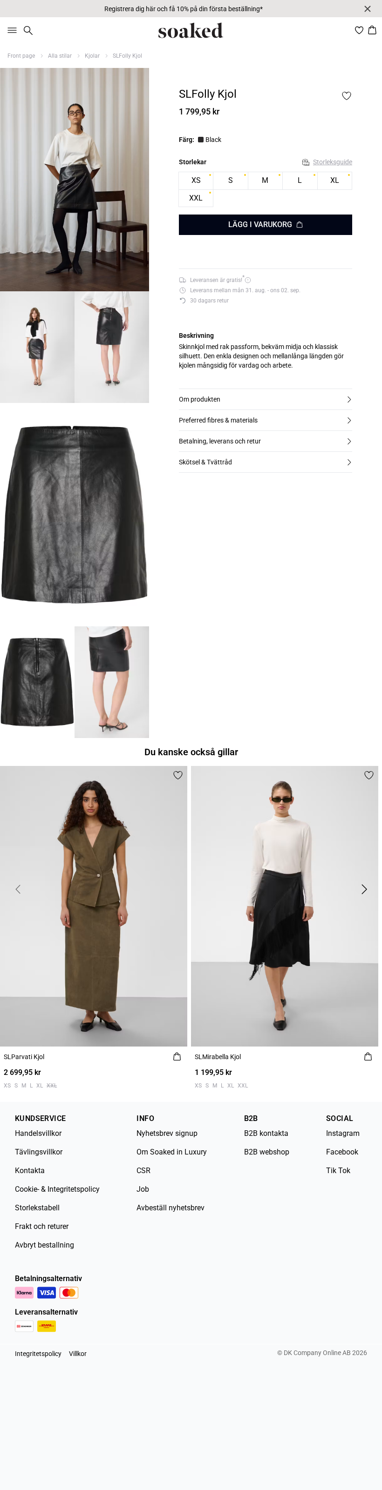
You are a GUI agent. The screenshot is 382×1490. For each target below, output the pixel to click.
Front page (21, 56)
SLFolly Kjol (127, 56)
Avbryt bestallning (44, 1245)
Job (142, 1189)
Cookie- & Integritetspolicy (57, 1189)
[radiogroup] (265, 189)
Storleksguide (332, 162)
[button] (265, 399)
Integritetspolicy (38, 1353)
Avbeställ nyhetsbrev (170, 1207)
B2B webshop (266, 1152)
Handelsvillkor (38, 1133)
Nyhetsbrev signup (167, 1133)
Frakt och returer (41, 1226)
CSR (143, 1170)
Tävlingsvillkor (38, 1152)
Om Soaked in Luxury (171, 1152)
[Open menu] (10, 30)
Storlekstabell (37, 1207)
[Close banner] (368, 9)
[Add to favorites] (346, 96)
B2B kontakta (266, 1133)
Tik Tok (338, 1170)
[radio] (196, 180)
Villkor (78, 1353)
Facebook (342, 1152)
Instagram (343, 1133)
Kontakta (30, 1170)
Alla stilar (60, 56)
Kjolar (92, 56)
